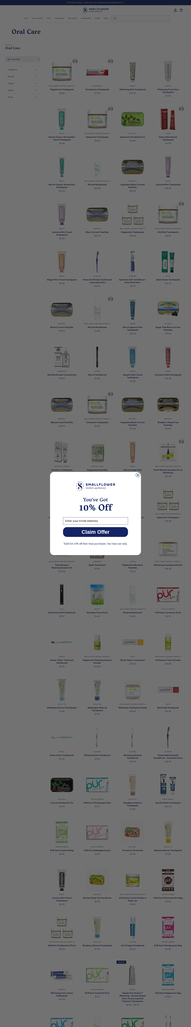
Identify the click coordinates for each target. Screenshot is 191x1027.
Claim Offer (96, 532)
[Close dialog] (138, 475)
